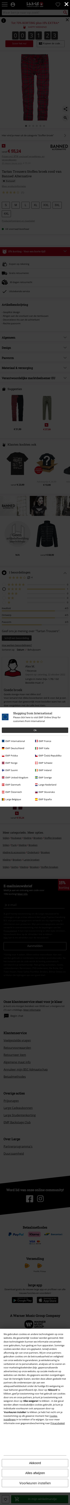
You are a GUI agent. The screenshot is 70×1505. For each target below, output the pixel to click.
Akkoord (35, 1463)
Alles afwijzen (35, 1473)
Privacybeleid (57, 1423)
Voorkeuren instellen (35, 1483)
